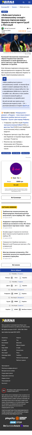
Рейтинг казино (21, 360)
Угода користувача (7, 373)
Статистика (19, 350)
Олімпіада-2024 (6, 355)
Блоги (3, 345)
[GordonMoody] (21, 418)
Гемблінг (18, 355)
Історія (18, 347)
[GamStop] (16, 422)
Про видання (5, 366)
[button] (23, 3)
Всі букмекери (16, 197)
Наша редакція (6, 381)
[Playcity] (10, 418)
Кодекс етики (6, 378)
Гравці (3, 357)
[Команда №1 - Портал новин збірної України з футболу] (7, 2)
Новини (4, 12)
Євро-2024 (5, 347)
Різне (17, 352)
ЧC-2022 (4, 350)
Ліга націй (5, 352)
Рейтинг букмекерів (22, 357)
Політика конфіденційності (9, 368)
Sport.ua (26, 106)
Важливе (19, 342)
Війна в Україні (20, 345)
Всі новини (16, 265)
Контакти (4, 383)
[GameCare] (25, 426)
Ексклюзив (5, 342)
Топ (17, 340)
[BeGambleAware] (11, 426)
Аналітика (5, 337)
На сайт (16, 185)
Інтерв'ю (4, 340)
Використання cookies (8, 371)
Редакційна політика (8, 376)
